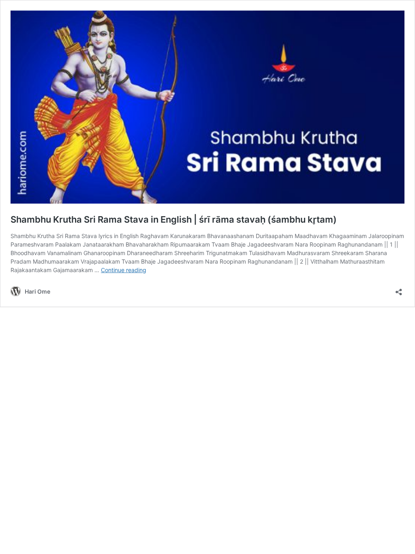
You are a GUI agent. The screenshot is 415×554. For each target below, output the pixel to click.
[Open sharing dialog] (398, 289)
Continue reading (123, 269)
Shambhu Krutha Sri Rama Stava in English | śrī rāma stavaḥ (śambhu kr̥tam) (174, 219)
